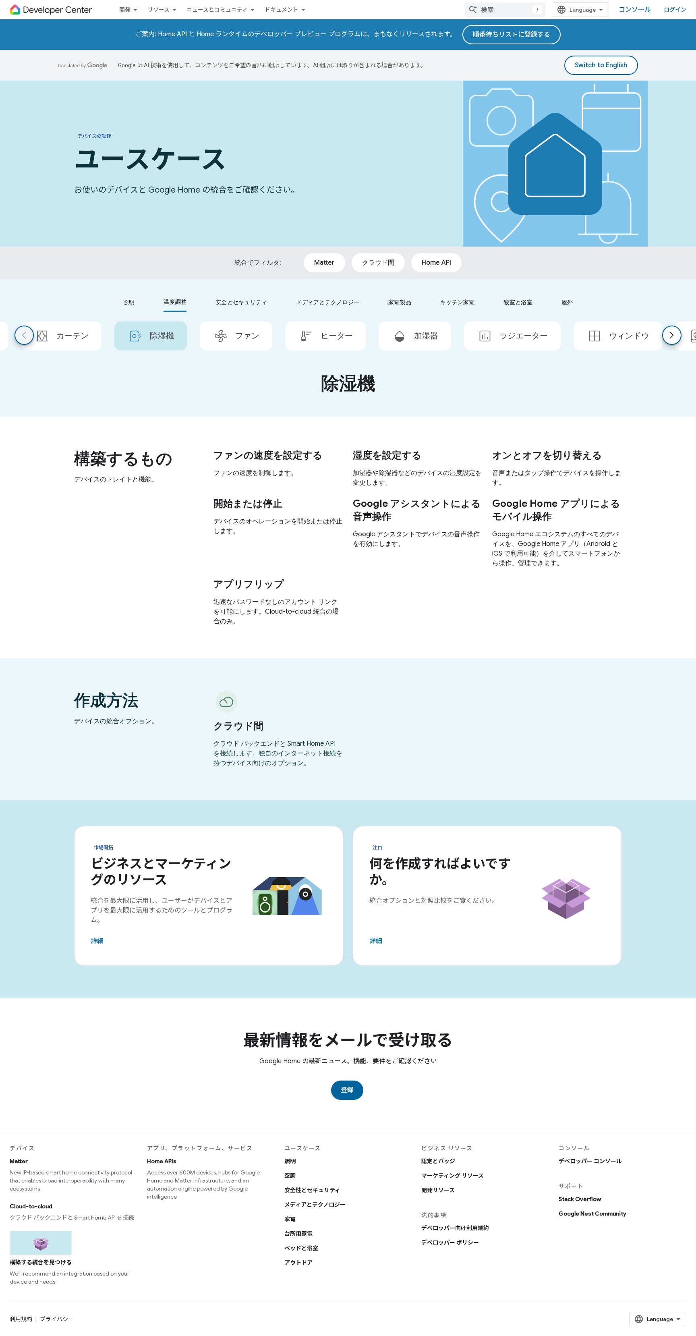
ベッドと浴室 (301, 1248)
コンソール (635, 10)
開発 (124, 9)
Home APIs (161, 1161)
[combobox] (505, 9)
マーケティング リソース (452, 1175)
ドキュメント (281, 9)
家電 (290, 1219)
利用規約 (21, 1319)
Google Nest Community (592, 1213)
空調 (290, 1175)
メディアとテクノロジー (315, 1204)
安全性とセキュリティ (312, 1190)
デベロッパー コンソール (590, 1161)
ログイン (675, 9)
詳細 (97, 941)
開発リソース (438, 1190)
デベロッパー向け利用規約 (455, 1228)
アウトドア (298, 1262)
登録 (347, 1090)
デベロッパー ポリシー (450, 1242)
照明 (290, 1161)
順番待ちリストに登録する (511, 35)
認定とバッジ (438, 1161)
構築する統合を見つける (41, 1262)
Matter (19, 1161)
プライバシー (57, 1319)
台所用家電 (298, 1233)
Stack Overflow (580, 1199)
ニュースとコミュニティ (217, 9)
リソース (158, 9)
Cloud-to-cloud (31, 1206)
